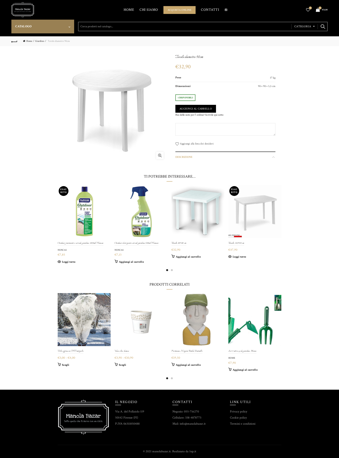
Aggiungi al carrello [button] (131, 262)
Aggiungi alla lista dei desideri (197, 143)
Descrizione (183, 157)
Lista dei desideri (310, 8)
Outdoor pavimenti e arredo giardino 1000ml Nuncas (80, 243)
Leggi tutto (68, 262)
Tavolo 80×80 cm (178, 243)
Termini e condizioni (242, 424)
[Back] (14, 41)
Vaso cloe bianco (122, 351)
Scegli (65, 365)
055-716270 (191, 412)
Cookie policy (238, 418)
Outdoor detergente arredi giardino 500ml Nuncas (136, 243)
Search (323, 26)
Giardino (39, 41)
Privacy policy (238, 412)
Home (129, 9)
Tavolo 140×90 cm (236, 243)
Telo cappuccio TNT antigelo (70, 351)
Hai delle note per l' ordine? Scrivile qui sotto (199, 115)
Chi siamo (148, 9)
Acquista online (180, 10)
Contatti (210, 9)
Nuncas (62, 250)
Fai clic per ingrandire (160, 155)
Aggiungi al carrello (196, 109)
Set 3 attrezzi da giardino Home (242, 351)
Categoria (302, 26)
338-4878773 (193, 418)
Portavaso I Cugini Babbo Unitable (186, 351)
